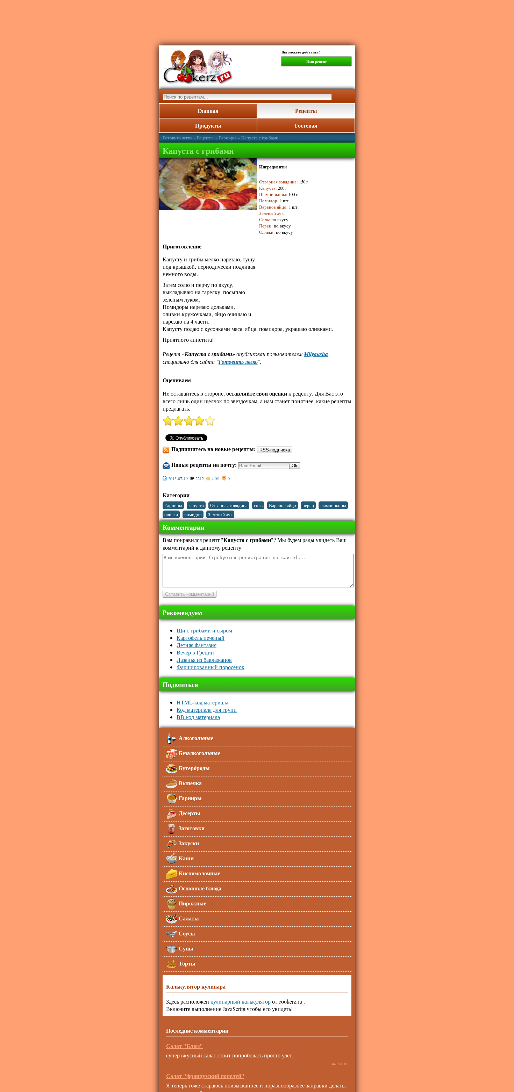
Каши (185, 858)
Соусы (186, 933)
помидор (193, 514)
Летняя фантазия (196, 645)
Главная (208, 111)
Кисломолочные (198, 873)
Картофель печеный (200, 637)
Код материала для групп (207, 709)
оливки (171, 514)
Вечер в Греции (195, 652)
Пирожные (191, 903)
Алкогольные (195, 738)
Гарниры (227, 138)
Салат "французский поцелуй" (205, 1076)
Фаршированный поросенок (210, 667)
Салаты (188, 918)
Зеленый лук (220, 514)
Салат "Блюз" (184, 1046)
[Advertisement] (334, 19)
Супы (185, 948)
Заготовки (191, 828)
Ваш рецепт (316, 61)
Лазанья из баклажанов (204, 659)
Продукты (208, 125)
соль (258, 505)
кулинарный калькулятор (240, 1001)
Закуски (188, 843)
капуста (196, 505)
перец (308, 505)
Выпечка (189, 783)
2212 (199, 478)
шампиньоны (333, 505)
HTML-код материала (202, 702)
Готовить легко (177, 138)
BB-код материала (198, 717)
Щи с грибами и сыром (204, 630)
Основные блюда (199, 888)
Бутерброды (193, 768)
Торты (186, 963)
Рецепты (306, 111)
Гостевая (306, 125)
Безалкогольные (198, 753)
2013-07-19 (178, 478)
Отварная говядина (229, 505)
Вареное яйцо (282, 505)
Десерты (188, 813)
